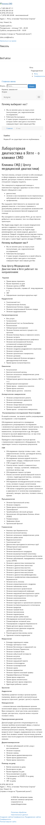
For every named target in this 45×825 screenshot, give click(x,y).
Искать (31, 86)
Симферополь (39, 76)
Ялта (36, 74)
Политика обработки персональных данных (19, 813)
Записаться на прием (8, 41)
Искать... (3, 86)
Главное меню (9, 81)
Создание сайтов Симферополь (12, 817)
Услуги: (7, 97)
